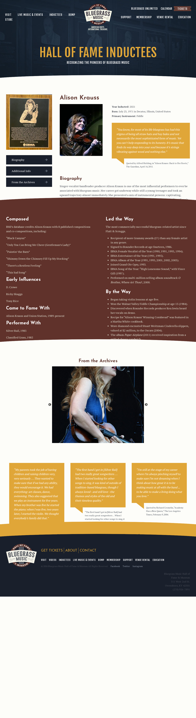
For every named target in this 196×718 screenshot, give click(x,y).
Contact (88, 550)
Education (158, 559)
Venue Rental (142, 559)
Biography (18, 160)
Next (146, 404)
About (71, 550)
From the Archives (23, 182)
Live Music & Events (84, 559)
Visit (44, 559)
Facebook (115, 566)
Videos (53, 559)
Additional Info (21, 171)
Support (128, 559)
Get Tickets (52, 550)
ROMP (101, 559)
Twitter (126, 566)
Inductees (65, 559)
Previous (49, 404)
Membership (114, 559)
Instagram (138, 566)
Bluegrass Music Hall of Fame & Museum (21, 555)
